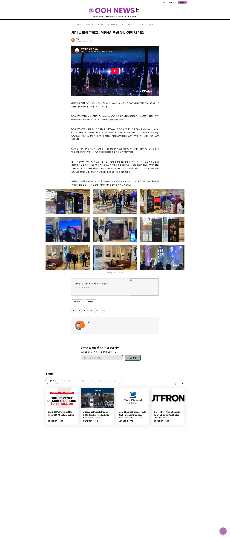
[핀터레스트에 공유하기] (91, 310)
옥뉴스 (150, 24)
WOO (79, 24)
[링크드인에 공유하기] (85, 310)
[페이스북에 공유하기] (79, 310)
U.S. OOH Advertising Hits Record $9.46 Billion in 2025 (61, 413)
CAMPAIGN (112, 24)
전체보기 (52, 381)
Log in (171, 2)
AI (122, 24)
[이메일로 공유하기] (96, 310)
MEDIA (100, 24)
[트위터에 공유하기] (73, 310)
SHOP (141, 24)
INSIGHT (89, 24)
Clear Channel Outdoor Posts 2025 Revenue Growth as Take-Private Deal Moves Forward (132, 416)
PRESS (131, 24)
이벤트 (83, 381)
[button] (182, 384)
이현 (89, 322)
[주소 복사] (102, 310)
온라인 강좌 (68, 381)
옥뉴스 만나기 (133, 358)
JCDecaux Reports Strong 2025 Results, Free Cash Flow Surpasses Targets (97, 414)
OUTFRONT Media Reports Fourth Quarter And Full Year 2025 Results (167, 414)
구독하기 (182, 2)
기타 (114, 381)
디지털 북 (99, 381)
